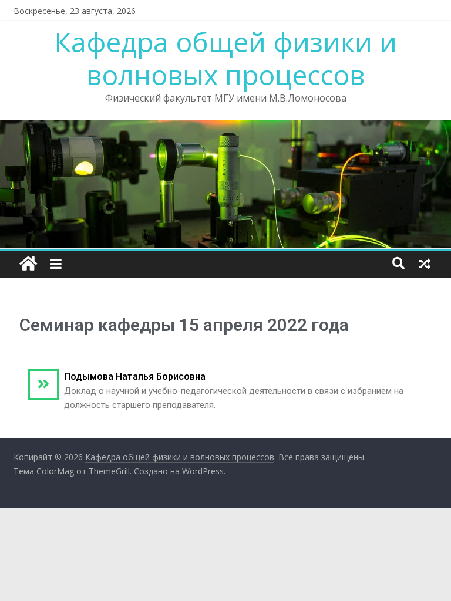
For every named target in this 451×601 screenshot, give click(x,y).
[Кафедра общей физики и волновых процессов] (28, 264)
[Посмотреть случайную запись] (424, 263)
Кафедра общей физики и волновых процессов (226, 57)
